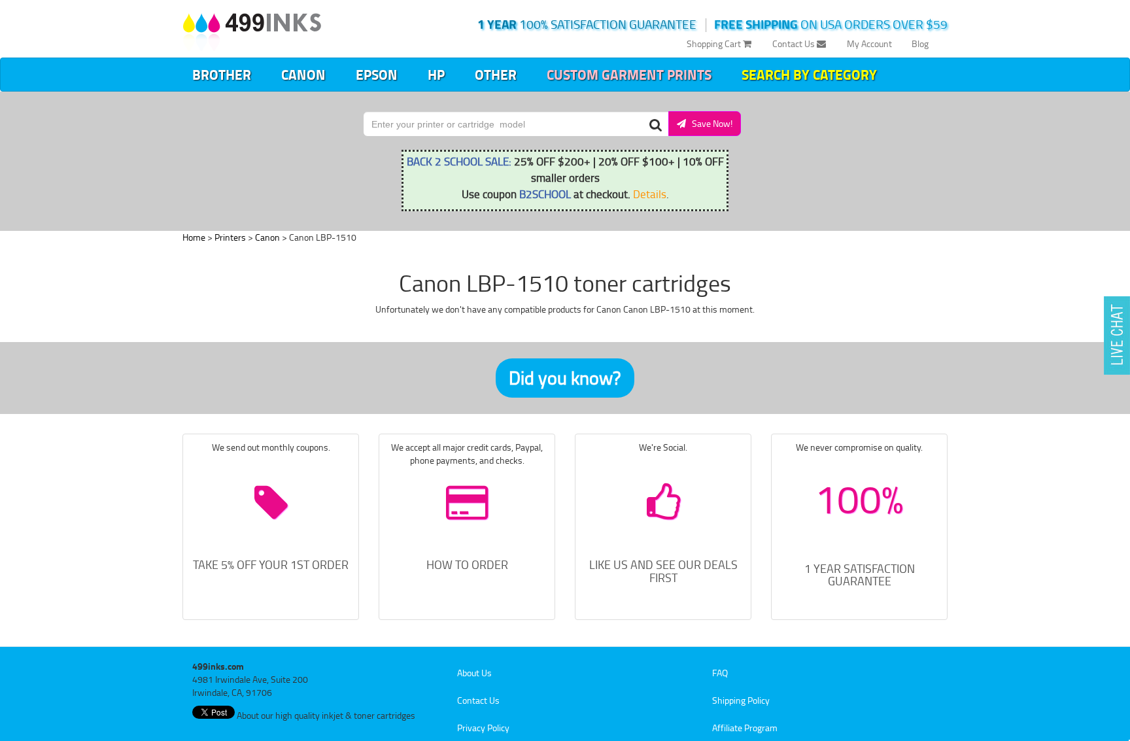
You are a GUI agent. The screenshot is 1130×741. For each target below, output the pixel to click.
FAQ (720, 672)
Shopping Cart (715, 43)
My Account (869, 43)
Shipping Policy (741, 700)
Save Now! (709, 123)
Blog (920, 43)
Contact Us (794, 43)
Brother (221, 74)
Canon (303, 74)
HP (436, 74)
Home (193, 237)
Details (649, 193)
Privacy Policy (483, 727)
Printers (230, 237)
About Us (474, 672)
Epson (377, 74)
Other (496, 74)
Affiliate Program (745, 727)
